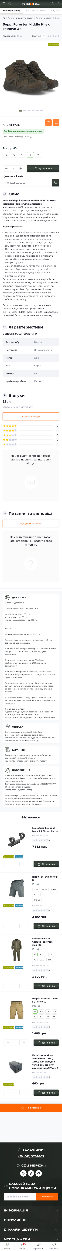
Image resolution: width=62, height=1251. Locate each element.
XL (35, 960)
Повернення (21, 770)
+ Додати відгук (31, 416)
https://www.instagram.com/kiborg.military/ (23, 1173)
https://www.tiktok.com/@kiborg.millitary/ (31, 1173)
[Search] (9, 3)
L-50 (53, 889)
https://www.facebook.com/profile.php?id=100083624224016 (38, 1173)
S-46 (36, 889)
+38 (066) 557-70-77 (31, 1156)
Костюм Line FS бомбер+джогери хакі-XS (42, 941)
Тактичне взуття (44, 18)
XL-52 (36, 895)
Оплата (17, 726)
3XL (49, 960)
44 (22, 155)
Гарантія (18, 749)
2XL (42, 960)
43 (14, 155)
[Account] (58, 3)
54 (48, 1016)
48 (54, 1011)
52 (41, 1016)
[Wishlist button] (48, 122)
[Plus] (20, 168)
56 (54, 1016)
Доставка (19, 597)
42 (6, 155)
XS (35, 954)
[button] (21, 111)
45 (30, 155)
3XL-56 (37, 900)
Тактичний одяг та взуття (20, 18)
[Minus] (6, 168)
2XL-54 (46, 895)
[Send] (55, 182)
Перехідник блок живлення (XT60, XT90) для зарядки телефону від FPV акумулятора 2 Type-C (45, 1061)
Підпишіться (47, 1196)
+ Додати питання (30, 523)
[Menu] (4, 3)
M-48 (44, 889)
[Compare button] (56, 122)
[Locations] (52, 3)
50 (35, 1016)
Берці (37, 365)
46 (38, 155)
